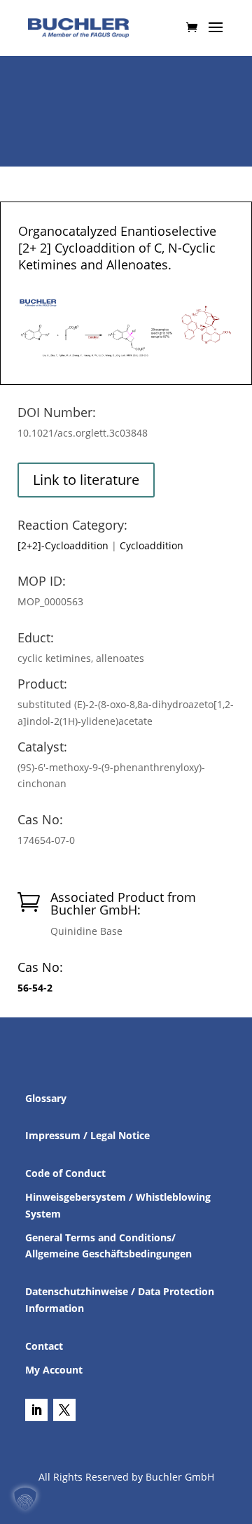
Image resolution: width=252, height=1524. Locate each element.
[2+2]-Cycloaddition (63, 545)
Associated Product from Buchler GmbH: (123, 903)
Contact (44, 1346)
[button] (25, 1499)
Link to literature (86, 479)
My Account (54, 1369)
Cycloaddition (151, 545)
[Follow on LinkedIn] (36, 1410)
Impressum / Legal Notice (87, 1135)
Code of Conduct (65, 1173)
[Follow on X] (64, 1410)
